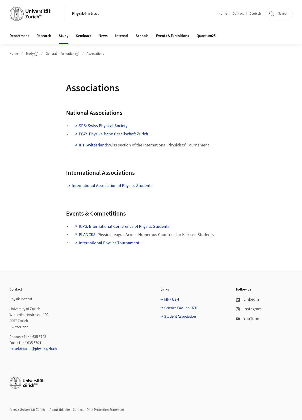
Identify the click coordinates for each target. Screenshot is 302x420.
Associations (95, 53)
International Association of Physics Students (112, 186)
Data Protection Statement (105, 410)
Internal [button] (121, 35)
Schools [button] (142, 35)
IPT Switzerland (93, 145)
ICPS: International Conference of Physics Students (124, 226)
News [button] (103, 35)
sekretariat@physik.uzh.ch (35, 348)
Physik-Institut (85, 14)
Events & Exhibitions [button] (172, 35)
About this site (60, 410)
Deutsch (255, 13)
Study (29, 53)
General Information (60, 53)
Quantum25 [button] (206, 35)
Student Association (180, 316)
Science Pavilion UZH (180, 308)
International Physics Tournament (109, 243)
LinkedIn (251, 299)
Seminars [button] (83, 35)
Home (222, 13)
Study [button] (63, 35)
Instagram (252, 309)
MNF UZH (171, 299)
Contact (238, 13)
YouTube (251, 319)
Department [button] (19, 35)
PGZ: (113, 134)
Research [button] (44, 35)
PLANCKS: (87, 235)
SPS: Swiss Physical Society (103, 126)
